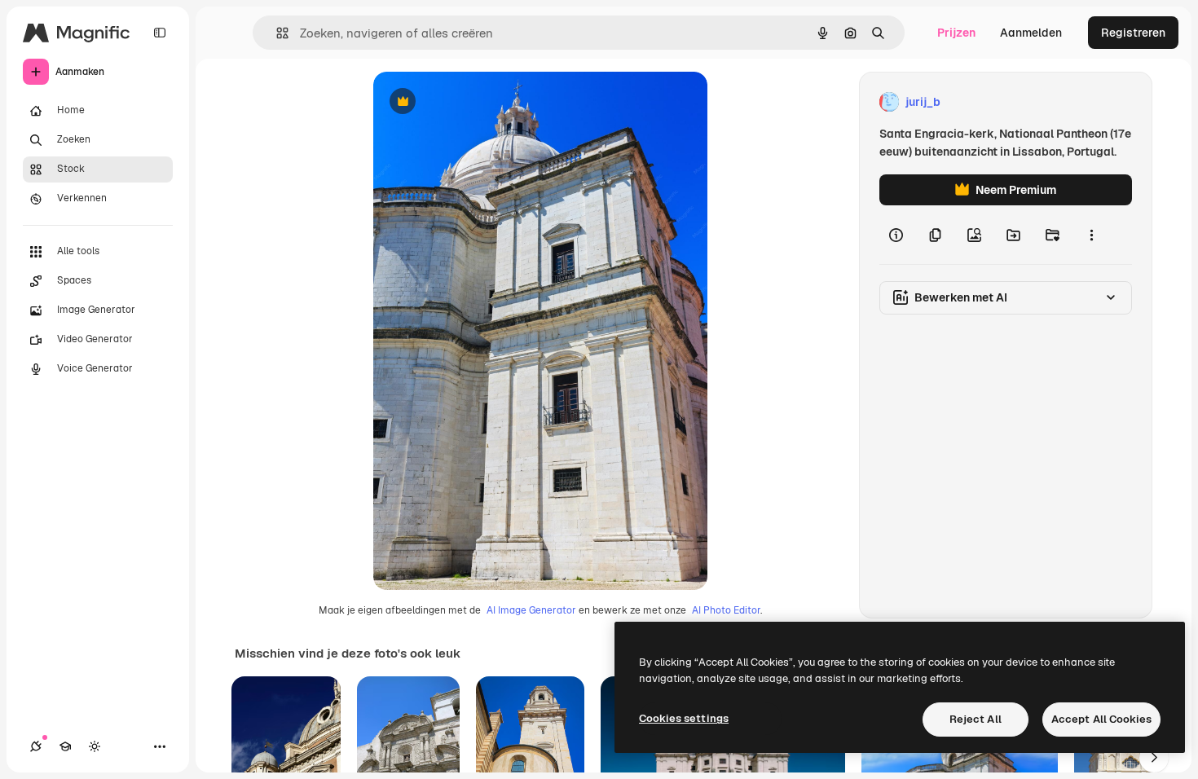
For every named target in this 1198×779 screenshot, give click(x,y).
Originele (480, 102)
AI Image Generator (531, 610)
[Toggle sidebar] (160, 33)
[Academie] (65, 746)
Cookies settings (684, 718)
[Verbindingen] (36, 746)
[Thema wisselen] (94, 746)
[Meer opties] (1091, 234)
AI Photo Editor (726, 610)
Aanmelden (1031, 32)
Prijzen (956, 32)
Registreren (1133, 32)
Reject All (975, 719)
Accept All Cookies (1101, 719)
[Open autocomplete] (275, 33)
